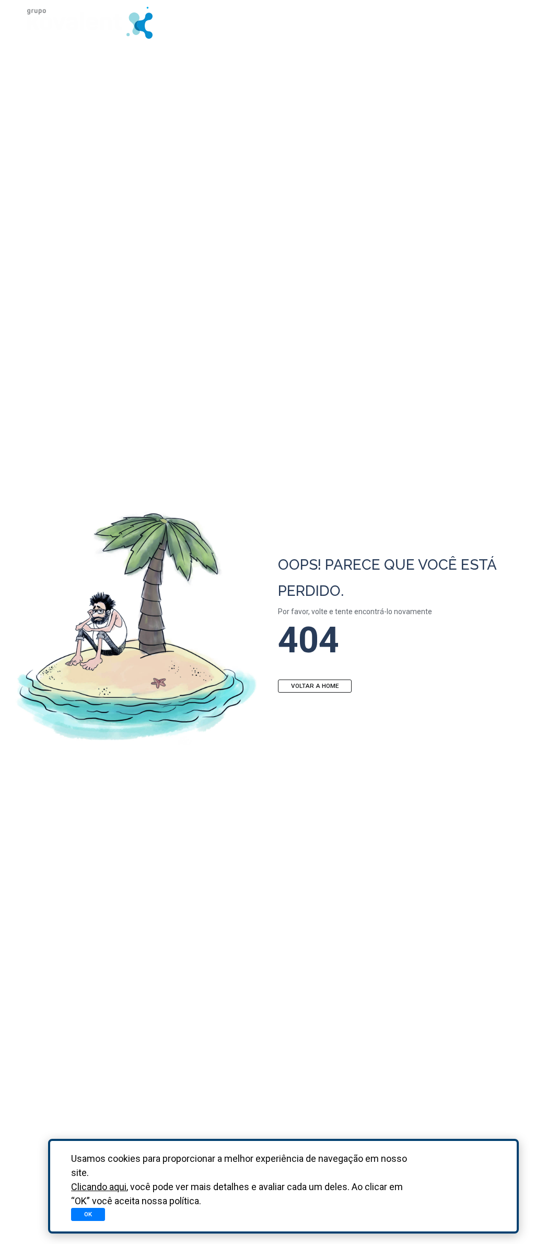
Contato (476, 22)
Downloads (363, 22)
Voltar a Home (315, 685)
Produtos (293, 22)
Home (236, 22)
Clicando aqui (98, 1186)
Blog (422, 22)
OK (88, 1214)
